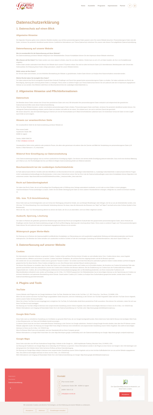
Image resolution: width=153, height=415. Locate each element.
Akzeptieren (125, 394)
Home (83, 6)
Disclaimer (11, 379)
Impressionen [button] (112, 6)
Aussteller (91, 6)
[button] (10, 388)
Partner (122, 6)
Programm (101, 6)
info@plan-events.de (27, 141)
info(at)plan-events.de (68, 393)
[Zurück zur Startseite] (25, 5)
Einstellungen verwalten (57, 410)
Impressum (11, 376)
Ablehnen (42, 410)
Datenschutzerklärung (15, 382)
